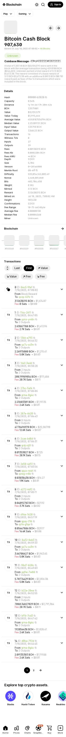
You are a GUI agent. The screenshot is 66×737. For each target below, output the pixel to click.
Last (17, 268)
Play (5, 13)
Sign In (57, 4)
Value (44, 268)
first (29, 268)
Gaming (23, 13)
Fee (28, 276)
